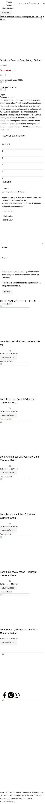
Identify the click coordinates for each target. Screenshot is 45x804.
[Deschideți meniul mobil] (3, 3)
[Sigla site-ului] (9, 3)
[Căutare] (15, 3)
